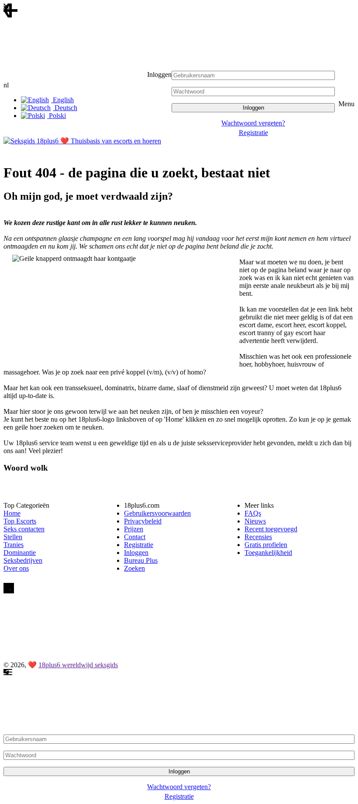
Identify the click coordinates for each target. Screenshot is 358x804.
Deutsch (65, 107)
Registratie (253, 132)
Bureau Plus (141, 560)
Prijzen (133, 529)
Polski (56, 115)
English (62, 100)
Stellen (12, 537)
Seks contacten (24, 529)
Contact (134, 537)
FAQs (252, 513)
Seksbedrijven (22, 560)
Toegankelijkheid (268, 552)
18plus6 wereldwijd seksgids (78, 665)
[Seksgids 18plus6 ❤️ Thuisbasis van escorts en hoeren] (82, 141)
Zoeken (134, 568)
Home (12, 513)
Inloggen (136, 552)
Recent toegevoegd (270, 529)
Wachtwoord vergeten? (253, 123)
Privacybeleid (143, 521)
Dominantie (19, 552)
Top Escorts (19, 521)
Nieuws (255, 521)
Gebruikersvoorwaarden (157, 513)
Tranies (13, 544)
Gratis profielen (265, 544)
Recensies (258, 537)
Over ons (16, 568)
